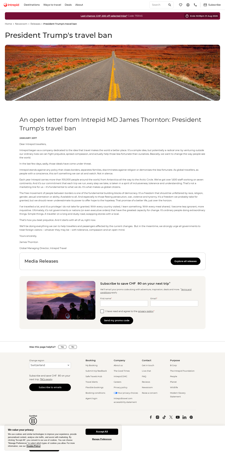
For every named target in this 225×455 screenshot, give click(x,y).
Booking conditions (95, 393)
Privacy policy (120, 387)
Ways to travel (52, 4)
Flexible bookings (94, 387)
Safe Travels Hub (94, 376)
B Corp (173, 365)
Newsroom (21, 23)
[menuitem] (11, 5)
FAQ (144, 376)
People (173, 376)
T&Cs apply (46, 379)
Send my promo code (116, 320)
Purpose (175, 360)
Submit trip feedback (96, 371)
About (79, 4)
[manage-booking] (188, 5)
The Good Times (122, 371)
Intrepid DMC (120, 376)
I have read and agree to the (129, 311)
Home (8, 23)
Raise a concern (150, 393)
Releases (35, 23)
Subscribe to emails (50, 387)
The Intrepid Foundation (182, 371)
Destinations (32, 4)
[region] (112, 193)
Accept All (102, 431)
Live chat (146, 371)
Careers (117, 382)
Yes (62, 347)
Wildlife (174, 387)
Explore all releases (185, 261)
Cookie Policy (33, 446)
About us (118, 365)
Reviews (146, 382)
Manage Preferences (102, 439)
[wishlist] (180, 5)
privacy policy (146, 311)
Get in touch (148, 365)
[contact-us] (195, 5)
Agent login (91, 398)
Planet (173, 382)
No (72, 347)
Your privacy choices (127, 393)
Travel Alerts (92, 382)
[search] (158, 5)
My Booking (92, 365)
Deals (68, 4)
